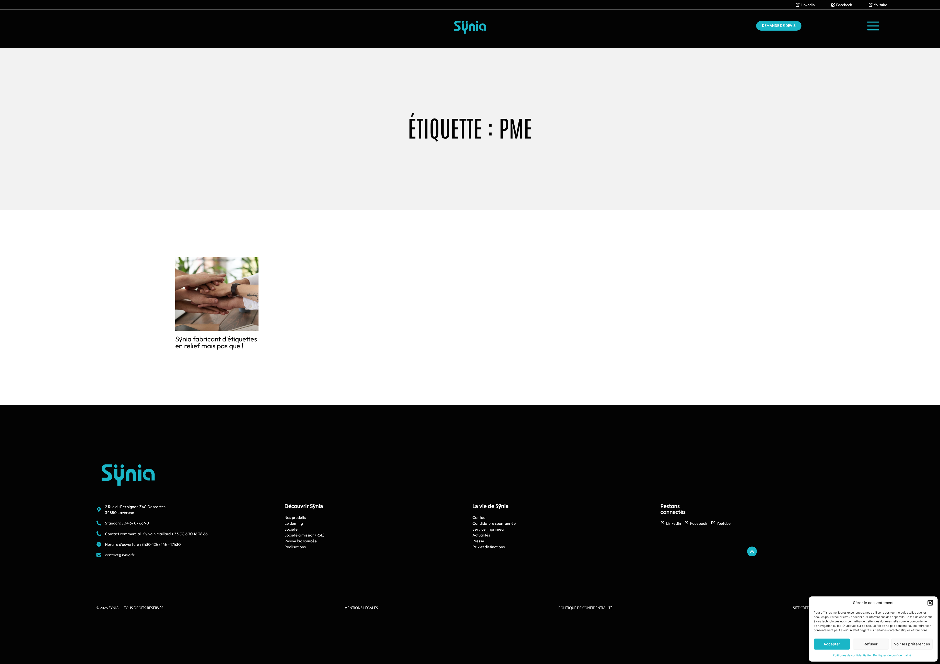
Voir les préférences (912, 644)
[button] (930, 602)
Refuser (871, 644)
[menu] (873, 26)
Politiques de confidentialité (852, 655)
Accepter (831, 644)
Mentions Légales (361, 608)
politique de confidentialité (585, 608)
